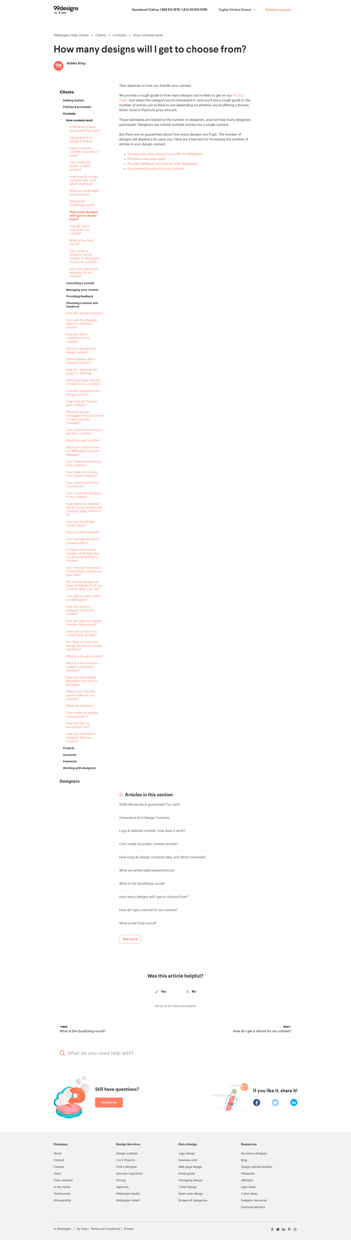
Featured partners (253, 1207)
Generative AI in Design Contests (81, 139)
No (194, 991)
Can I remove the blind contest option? (82, 541)
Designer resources (254, 1200)
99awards (248, 1173)
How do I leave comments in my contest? (78, 338)
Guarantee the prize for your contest (155, 168)
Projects (68, 748)
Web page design (190, 1167)
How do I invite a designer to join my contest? (80, 610)
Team (57, 1173)
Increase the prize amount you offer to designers (164, 154)
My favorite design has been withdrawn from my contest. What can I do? (84, 585)
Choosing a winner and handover (82, 305)
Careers (59, 1167)
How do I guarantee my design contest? (83, 392)
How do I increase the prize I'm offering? (82, 371)
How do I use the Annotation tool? (78, 725)
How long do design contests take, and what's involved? (83, 180)
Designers (70, 781)
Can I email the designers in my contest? (84, 495)
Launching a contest (80, 283)
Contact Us (109, 1102)
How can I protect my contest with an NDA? (81, 633)
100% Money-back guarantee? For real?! (84, 129)
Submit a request (278, 10)
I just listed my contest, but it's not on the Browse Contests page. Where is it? (84, 509)
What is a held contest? (82, 532)
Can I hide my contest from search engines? (82, 474)
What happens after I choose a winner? (81, 361)
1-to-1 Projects (125, 1160)
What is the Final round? (81, 242)
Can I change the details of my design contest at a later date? (84, 571)
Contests (120, 35)
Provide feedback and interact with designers (162, 163)
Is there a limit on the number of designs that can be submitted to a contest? (82, 555)
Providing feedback (79, 296)
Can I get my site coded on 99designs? (83, 598)
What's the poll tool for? (83, 440)
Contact (59, 1160)
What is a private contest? (84, 656)
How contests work (148, 35)
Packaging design (191, 1180)
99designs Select (128, 1200)
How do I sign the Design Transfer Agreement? (84, 622)
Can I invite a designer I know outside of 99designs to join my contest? (84, 257)
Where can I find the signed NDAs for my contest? (80, 695)
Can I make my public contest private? (80, 166)
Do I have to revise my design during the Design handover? (84, 646)
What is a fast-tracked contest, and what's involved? (81, 667)
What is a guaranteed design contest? (81, 350)
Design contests (127, 1153)
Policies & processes (77, 106)
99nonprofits (62, 1200)
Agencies (122, 1187)
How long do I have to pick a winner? (81, 403)
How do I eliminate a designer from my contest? (80, 737)
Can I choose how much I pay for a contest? (84, 431)
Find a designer (126, 1167)
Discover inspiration (129, 1173)
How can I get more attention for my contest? (83, 272)
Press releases (63, 1180)
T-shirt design (188, 1187)
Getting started (73, 100)
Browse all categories (193, 1200)
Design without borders (256, 1167)
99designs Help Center (71, 35)
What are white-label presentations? (84, 192)
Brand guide (187, 1173)
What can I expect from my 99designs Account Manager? (83, 451)
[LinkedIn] (293, 1102)
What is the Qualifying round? (82, 203)
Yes (163, 991)
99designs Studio (128, 1193)
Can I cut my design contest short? (80, 523)
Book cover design (191, 1193)
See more (130, 939)
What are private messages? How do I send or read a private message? (84, 418)
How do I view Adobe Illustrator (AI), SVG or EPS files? (81, 681)
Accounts (69, 754)
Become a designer (254, 1153)
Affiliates (247, 1180)
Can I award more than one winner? (82, 484)
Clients (100, 35)
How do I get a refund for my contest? (79, 230)
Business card (188, 1160)
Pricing (121, 1180)
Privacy (129, 1229)
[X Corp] (275, 1102)
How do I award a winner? (84, 313)
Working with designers (79, 768)
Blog (244, 1160)
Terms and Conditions (105, 1229)
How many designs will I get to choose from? (83, 216)
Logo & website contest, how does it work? (83, 152)
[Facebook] (256, 1102)
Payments (70, 761)
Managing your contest (82, 289)
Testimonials (62, 1193)
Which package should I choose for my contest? (83, 382)
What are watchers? (80, 705)
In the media (62, 1187)
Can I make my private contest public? (82, 714)
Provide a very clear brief (146, 159)
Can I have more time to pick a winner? (83, 463)
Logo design (187, 1153)
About (58, 1153)
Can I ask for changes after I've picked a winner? (81, 324)
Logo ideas (248, 1187)
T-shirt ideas (249, 1193)
